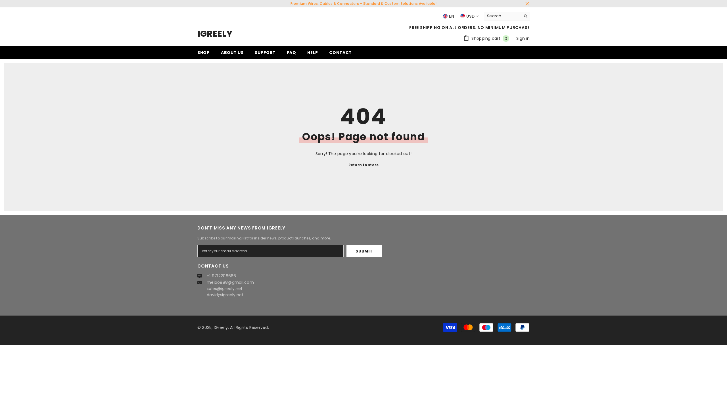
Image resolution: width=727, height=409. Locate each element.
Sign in (523, 38)
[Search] (507, 16)
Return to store (363, 164)
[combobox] (502, 16)
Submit (364, 251)
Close (527, 3)
